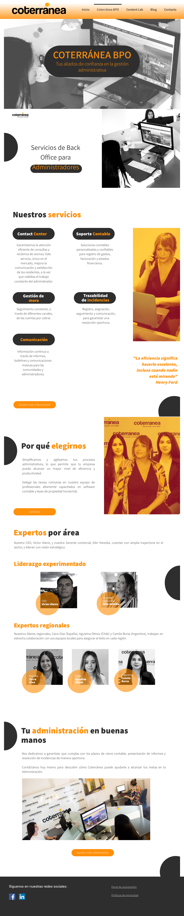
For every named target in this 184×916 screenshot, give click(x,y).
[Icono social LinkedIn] (22, 897)
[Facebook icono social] (12, 897)
